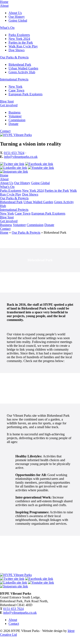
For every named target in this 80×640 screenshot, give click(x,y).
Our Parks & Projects (14, 57)
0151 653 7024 (14, 153)
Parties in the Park (21, 42)
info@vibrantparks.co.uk (21, 156)
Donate (13, 124)
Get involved (8, 105)
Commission (17, 120)
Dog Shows (17, 50)
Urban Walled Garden (23, 68)
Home (4, 2)
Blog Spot (7, 101)
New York (15, 86)
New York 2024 (19, 38)
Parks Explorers (19, 35)
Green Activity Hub (22, 72)
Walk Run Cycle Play (23, 46)
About (4, 5)
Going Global (18, 20)
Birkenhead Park (20, 64)
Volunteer (15, 116)
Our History (17, 16)
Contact (5, 131)
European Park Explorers (25, 94)
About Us (15, 13)
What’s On (7, 27)
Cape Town (16, 90)
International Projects (14, 79)
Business (14, 112)
